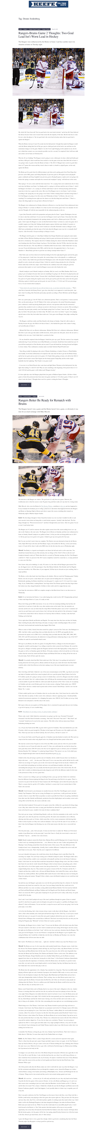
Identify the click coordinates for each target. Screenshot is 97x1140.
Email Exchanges (27, 396)
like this (58, 753)
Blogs (20, 29)
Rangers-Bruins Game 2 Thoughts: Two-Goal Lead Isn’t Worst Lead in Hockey (46, 34)
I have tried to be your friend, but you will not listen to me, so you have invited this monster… (46, 288)
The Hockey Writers (46, 506)
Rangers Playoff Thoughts (34, 29)
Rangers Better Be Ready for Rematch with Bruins (44, 402)
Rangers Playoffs (46, 29)
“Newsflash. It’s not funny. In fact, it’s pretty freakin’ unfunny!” (40, 712)
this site (63, 506)
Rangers (25, 29)
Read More (24, 384)
